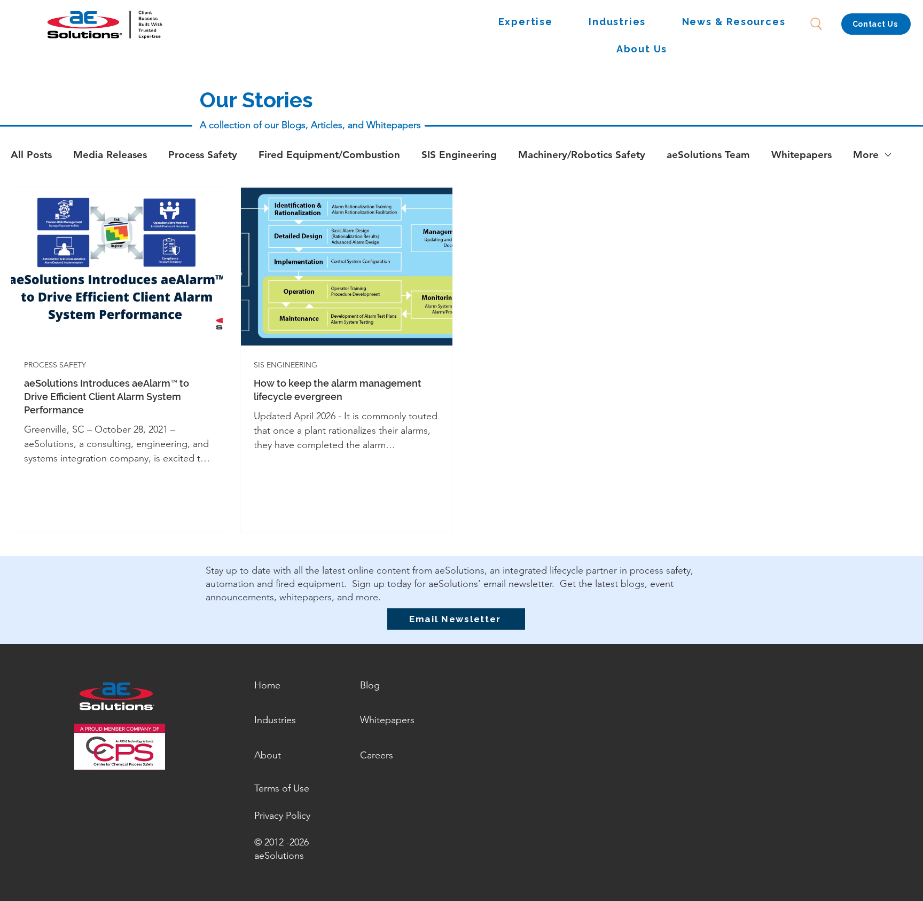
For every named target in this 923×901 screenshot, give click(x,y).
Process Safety (202, 154)
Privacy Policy (282, 815)
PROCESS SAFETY (55, 365)
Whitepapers (801, 154)
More (866, 154)
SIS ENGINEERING (285, 365)
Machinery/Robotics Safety (581, 154)
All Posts (31, 154)
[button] (525, 22)
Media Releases (110, 154)
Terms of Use (281, 788)
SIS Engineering (459, 154)
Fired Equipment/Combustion (329, 154)
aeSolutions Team (708, 154)
